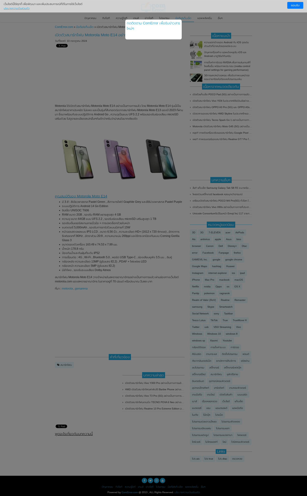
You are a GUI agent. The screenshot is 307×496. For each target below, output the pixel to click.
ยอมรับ (295, 5)
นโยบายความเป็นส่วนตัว (16, 8)
